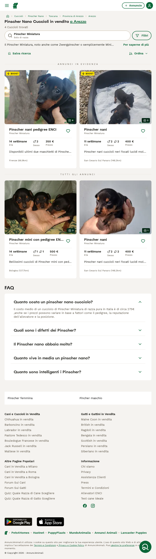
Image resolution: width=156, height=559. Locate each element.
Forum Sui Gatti (15, 488)
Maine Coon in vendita (96, 419)
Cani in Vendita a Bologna (22, 477)
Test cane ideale (92, 498)
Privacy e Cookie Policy (71, 545)
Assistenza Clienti (93, 477)
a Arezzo (78, 21)
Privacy (86, 472)
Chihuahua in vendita (19, 419)
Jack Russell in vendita (20, 446)
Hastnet (38, 532)
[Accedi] (149, 5)
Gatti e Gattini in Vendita (98, 414)
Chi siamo (88, 466)
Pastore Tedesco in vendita (23, 435)
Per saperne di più (136, 44)
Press (85, 482)
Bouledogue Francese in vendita (27, 440)
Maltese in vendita (17, 451)
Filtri (145, 35)
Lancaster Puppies (134, 532)
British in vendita (92, 424)
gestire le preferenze (123, 545)
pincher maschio (91, 398)
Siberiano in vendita (94, 451)
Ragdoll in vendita (93, 430)
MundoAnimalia (80, 532)
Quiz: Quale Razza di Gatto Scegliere (30, 498)
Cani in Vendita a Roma (20, 472)
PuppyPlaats (56, 532)
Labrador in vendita (18, 430)
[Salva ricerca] (145, 547)
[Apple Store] (50, 521)
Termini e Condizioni (95, 488)
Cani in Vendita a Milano (21, 466)
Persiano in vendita (94, 446)
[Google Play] (18, 521)
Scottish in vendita (94, 440)
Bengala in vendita (93, 435)
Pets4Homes (20, 532)
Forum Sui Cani (15, 482)
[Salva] (68, 131)
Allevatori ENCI (91, 493)
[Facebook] (85, 506)
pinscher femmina (20, 398)
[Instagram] (93, 506)
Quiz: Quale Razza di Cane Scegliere (29, 493)
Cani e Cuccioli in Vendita (22, 414)
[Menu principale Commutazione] (7, 5)
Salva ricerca (22, 53)
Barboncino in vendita (19, 424)
